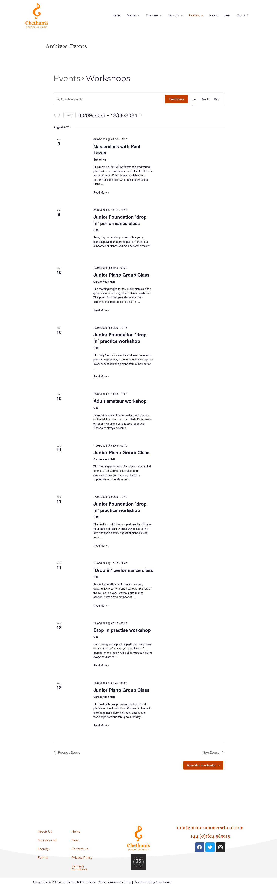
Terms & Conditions (79, 868)
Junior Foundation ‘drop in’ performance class (120, 220)
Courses (152, 15)
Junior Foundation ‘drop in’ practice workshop (120, 337)
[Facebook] (199, 847)
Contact (242, 15)
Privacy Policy (82, 857)
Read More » (101, 192)
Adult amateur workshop (120, 401)
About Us (45, 831)
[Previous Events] (55, 115)
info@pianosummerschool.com (210, 828)
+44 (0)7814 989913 (210, 836)
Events (194, 15)
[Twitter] (210, 847)
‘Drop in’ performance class (123, 570)
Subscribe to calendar (201, 765)
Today (69, 114)
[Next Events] (59, 115)
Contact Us (80, 849)
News (213, 15)
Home (116, 15)
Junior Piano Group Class (121, 274)
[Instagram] (220, 847)
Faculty (173, 15)
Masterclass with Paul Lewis (116, 149)
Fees (226, 15)
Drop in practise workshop (122, 630)
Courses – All (47, 840)
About (131, 15)
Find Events (176, 99)
